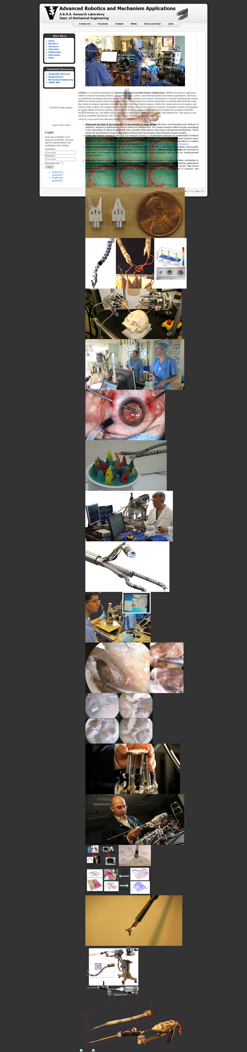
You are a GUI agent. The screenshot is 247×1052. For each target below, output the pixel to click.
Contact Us (85, 24)
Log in (49, 166)
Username (50, 149)
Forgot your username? (57, 173)
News (51, 58)
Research (53, 46)
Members (53, 43)
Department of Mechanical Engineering (60, 78)
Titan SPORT (114, 115)
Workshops (54, 55)
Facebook (103, 24)
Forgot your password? (57, 179)
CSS (202, 191)
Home (51, 41)
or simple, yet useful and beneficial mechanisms (164, 144)
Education (53, 49)
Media (134, 24)
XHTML (191, 191)
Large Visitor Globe (61, 125)
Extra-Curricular (152, 24)
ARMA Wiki (54, 82)
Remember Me (52, 163)
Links (171, 24)
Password (50, 156)
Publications (54, 52)
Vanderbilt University (59, 74)
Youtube (119, 24)
